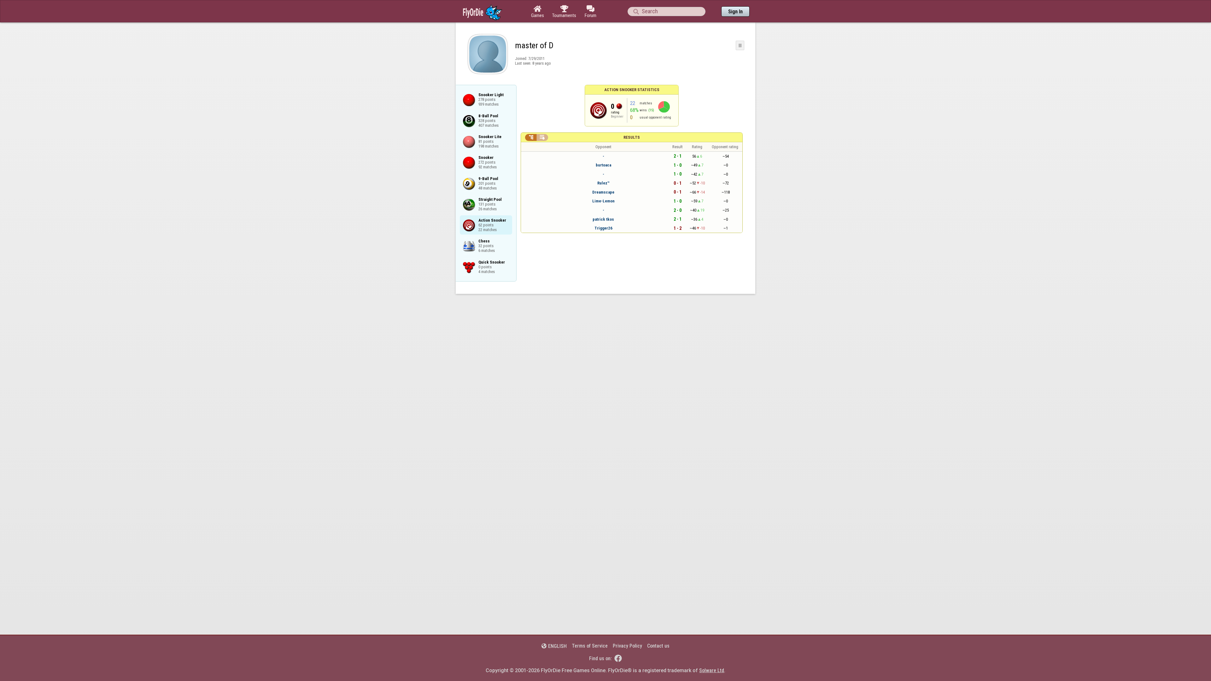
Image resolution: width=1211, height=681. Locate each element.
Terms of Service (590, 646)
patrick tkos (603, 219)
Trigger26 (603, 228)
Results (631, 137)
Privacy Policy (627, 646)
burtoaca (603, 165)
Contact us (658, 646)
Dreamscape (603, 192)
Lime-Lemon (603, 201)
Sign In (735, 12)
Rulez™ (603, 183)
